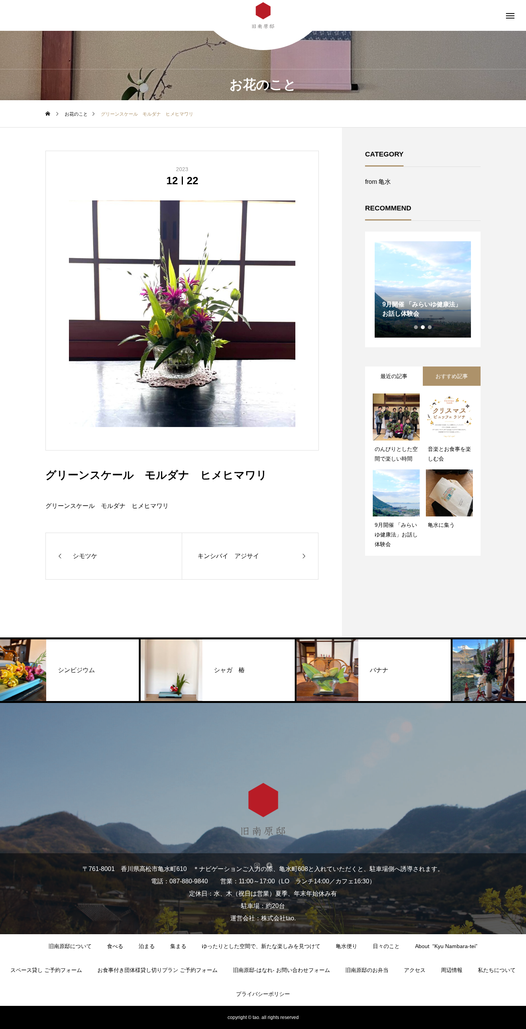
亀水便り (346, 946)
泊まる (147, 946)
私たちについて (497, 970)
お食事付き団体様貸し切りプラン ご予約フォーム (157, 970)
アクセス (414, 970)
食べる (115, 946)
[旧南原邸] (263, 809)
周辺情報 (451, 970)
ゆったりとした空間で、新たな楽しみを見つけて (261, 946)
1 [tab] (416, 327)
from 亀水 (378, 181)
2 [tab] (423, 327)
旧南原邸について (70, 946)
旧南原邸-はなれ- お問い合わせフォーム (281, 970)
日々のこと (386, 946)
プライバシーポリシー (263, 994)
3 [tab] (430, 327)
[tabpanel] (423, 289)
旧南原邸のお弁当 (367, 970)
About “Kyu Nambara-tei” (446, 946)
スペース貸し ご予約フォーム (46, 970)
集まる (178, 946)
